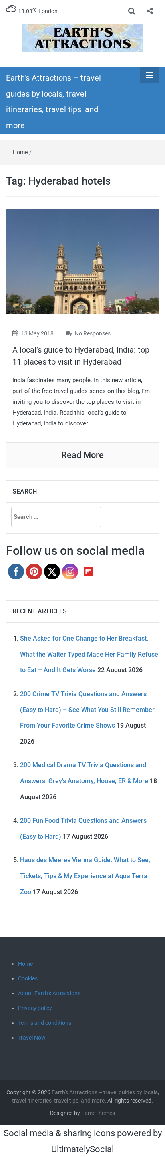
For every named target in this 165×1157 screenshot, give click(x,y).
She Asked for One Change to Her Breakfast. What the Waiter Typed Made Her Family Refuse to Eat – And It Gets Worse (89, 654)
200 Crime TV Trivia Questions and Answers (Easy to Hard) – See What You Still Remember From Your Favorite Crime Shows (87, 709)
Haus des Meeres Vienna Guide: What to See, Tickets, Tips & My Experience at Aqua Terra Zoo (85, 875)
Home (20, 152)
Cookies (28, 978)
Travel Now (32, 1037)
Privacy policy (35, 1008)
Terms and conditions (44, 1023)
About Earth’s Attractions (49, 993)
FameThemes (98, 1113)
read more (82, 455)
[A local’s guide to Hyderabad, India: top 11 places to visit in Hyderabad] (82, 261)
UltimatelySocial (82, 1149)
